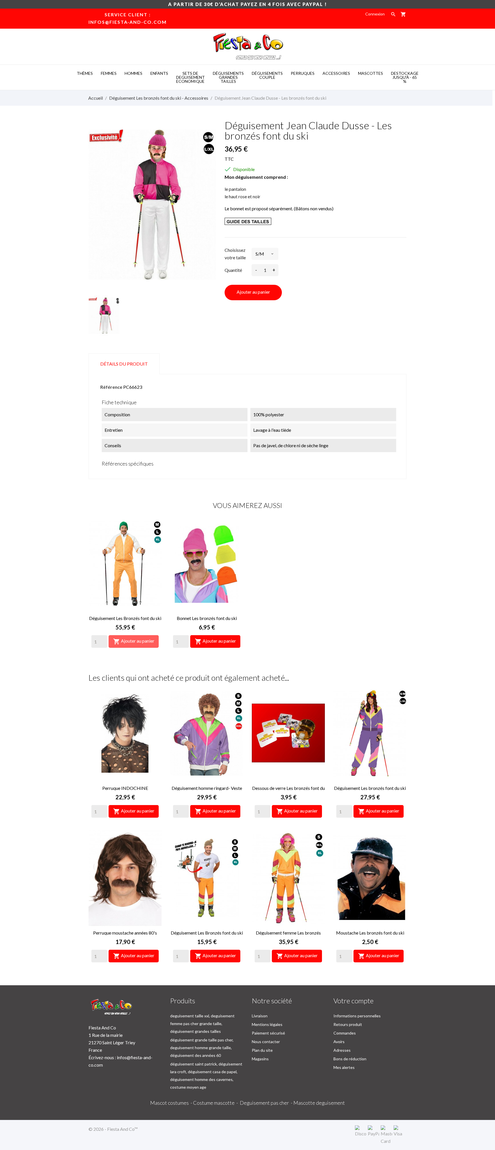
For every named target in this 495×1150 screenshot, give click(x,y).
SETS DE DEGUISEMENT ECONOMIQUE (190, 77)
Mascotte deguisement (319, 1103)
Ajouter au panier (253, 292)
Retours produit (347, 1024)
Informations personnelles (357, 1015)
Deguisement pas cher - (266, 1103)
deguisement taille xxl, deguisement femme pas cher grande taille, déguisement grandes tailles (202, 1023)
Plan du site (262, 1050)
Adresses (342, 1050)
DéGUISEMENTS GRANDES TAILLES (228, 77)
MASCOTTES (370, 73)
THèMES (85, 73)
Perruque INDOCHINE (125, 788)
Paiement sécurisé (268, 1033)
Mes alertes (344, 1067)
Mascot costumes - (171, 1103)
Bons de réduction (349, 1058)
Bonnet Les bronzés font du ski (207, 618)
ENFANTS (159, 73)
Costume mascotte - (216, 1103)
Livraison (260, 1015)
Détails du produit (124, 363)
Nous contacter (266, 1041)
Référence (111, 387)
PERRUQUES (303, 73)
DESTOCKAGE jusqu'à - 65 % (405, 77)
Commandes (344, 1033)
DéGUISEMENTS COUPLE (267, 75)
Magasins (260, 1058)
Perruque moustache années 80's (125, 932)
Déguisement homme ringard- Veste (207, 788)
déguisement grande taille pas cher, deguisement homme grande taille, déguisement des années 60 (201, 1047)
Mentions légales (267, 1024)
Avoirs (339, 1041)
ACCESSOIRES (336, 73)
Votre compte (353, 1000)
